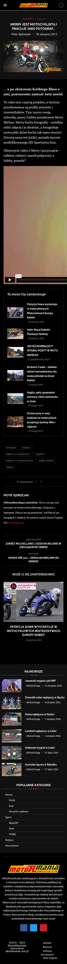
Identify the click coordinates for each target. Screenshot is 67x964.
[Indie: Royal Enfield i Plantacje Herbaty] (15, 333)
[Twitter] (33, 927)
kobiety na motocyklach (19, 460)
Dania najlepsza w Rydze (39, 714)
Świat (12, 800)
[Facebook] (23, 927)
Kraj (11, 805)
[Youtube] (43, 927)
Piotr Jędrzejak (21, 34)
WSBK (12, 834)
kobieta (26, 448)
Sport (8, 817)
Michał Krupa (33, 685)
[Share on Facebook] (46, 481)
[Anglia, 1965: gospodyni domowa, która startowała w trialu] (15, 398)
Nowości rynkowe (18, 811)
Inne (11, 828)
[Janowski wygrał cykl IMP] (11, 685)
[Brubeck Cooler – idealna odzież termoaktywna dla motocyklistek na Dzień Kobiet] (15, 375)
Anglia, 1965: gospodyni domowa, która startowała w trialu (42, 397)
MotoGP (13, 823)
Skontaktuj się (16, 522)
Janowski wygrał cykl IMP (40, 680)
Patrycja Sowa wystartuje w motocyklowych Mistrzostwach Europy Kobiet (33, 631)
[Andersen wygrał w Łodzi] (11, 752)
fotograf (11, 448)
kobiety (40, 454)
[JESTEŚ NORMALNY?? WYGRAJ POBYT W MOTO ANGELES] (15, 352)
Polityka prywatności (47, 952)
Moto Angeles (50, 958)
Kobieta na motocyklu (18, 454)
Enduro (9, 840)
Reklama (47, 947)
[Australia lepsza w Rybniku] (11, 769)
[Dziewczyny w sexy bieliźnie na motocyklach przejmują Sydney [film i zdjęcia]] (15, 421)
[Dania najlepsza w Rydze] (11, 719)
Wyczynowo (12, 845)
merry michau (46, 460)
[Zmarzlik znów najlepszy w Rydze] (11, 702)
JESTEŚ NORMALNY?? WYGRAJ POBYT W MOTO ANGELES (42, 350)
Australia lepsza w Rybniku (41, 764)
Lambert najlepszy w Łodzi (40, 731)
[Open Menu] (5, 5)
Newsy (9, 794)
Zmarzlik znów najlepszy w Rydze (44, 697)
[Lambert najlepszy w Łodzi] (11, 736)
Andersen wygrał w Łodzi (40, 747)
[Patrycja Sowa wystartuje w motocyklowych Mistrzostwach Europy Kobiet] (15, 312)
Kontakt (47, 942)
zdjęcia (10, 467)
